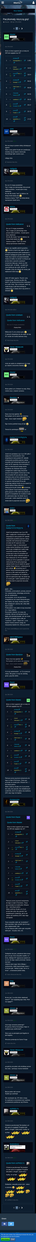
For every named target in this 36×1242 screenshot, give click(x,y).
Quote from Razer (13, 817)
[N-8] (14, 117)
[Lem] (14, 73)
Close (12, 1239)
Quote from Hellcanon (15, 224)
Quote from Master (13, 700)
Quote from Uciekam (14, 315)
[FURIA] (15, 58)
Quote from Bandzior (14, 655)
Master (7, 22)
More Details (5, 1239)
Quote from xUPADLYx (15, 1163)
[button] (2, 2)
